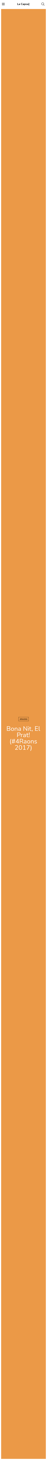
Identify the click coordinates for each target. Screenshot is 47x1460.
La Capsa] (23, 4)
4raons (23, 719)
